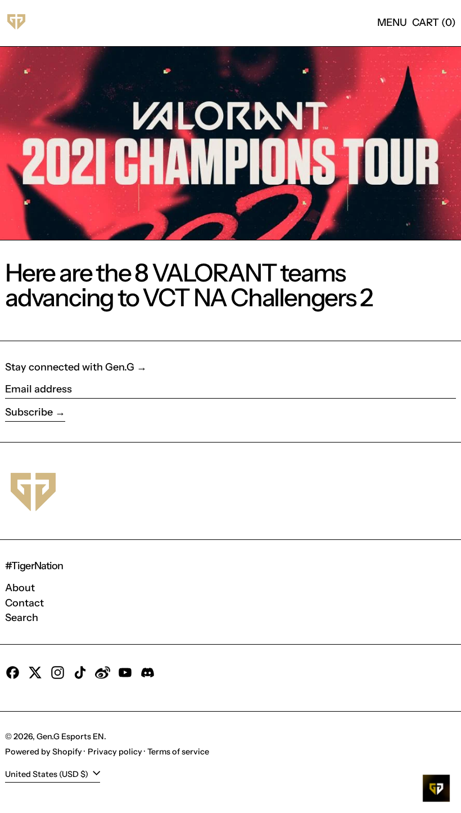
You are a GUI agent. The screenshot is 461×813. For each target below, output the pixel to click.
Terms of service (178, 752)
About (20, 588)
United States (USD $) (47, 774)
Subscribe (29, 412)
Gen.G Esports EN (70, 736)
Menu (392, 22)
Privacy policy (115, 752)
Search (21, 617)
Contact (24, 603)
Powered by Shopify (43, 752)
